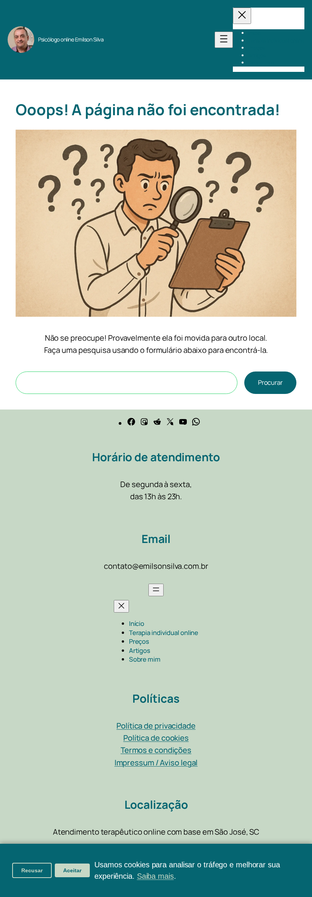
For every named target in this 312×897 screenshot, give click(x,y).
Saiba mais (155, 876)
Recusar (32, 870)
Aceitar (72, 870)
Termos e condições (156, 750)
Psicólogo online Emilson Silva (70, 39)
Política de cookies (156, 738)
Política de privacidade (156, 726)
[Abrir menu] (224, 40)
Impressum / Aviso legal (156, 762)
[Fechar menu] (242, 16)
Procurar (270, 382)
